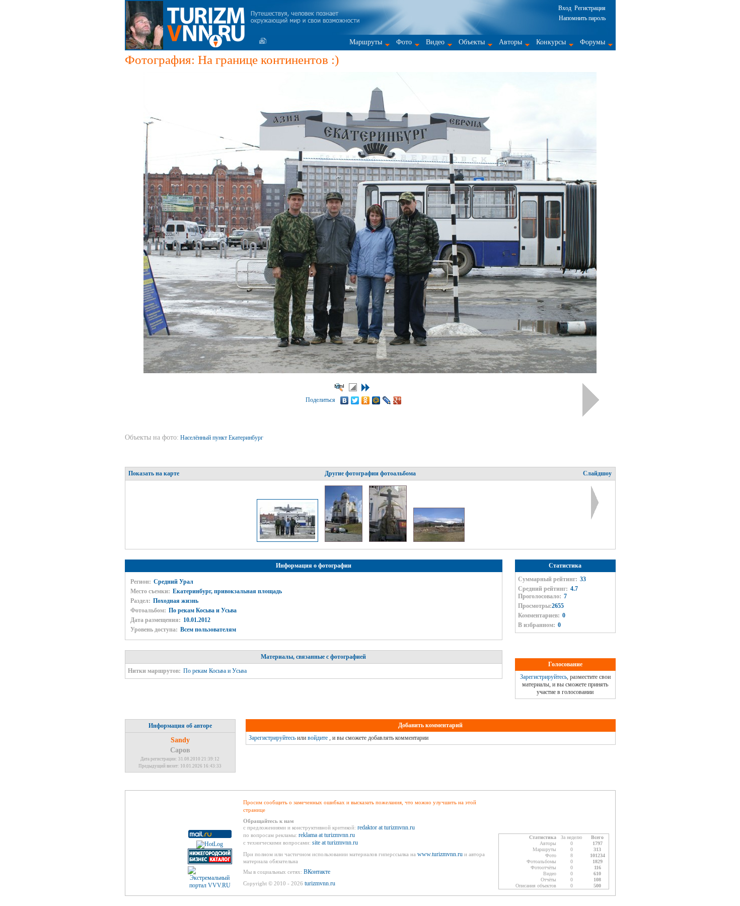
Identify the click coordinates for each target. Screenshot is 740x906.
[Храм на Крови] (344, 539)
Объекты (472, 42)
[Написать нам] (262, 41)
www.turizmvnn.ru (440, 854)
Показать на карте (153, 473)
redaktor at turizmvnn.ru (386, 827)
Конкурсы (551, 42)
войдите (318, 737)
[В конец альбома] (365, 387)
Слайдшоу (597, 473)
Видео (435, 42)
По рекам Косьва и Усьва (203, 610)
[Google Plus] (397, 400)
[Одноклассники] (365, 400)
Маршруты (365, 42)
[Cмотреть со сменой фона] (353, 387)
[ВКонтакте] (344, 400)
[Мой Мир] (376, 400)
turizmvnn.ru (320, 883)
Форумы (592, 42)
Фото (404, 42)
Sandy (180, 740)
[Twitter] (355, 400)
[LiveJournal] (387, 400)
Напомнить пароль (582, 18)
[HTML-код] (339, 387)
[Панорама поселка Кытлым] (439, 539)
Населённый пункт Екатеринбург (222, 437)
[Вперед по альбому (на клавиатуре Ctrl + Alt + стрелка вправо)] (590, 399)
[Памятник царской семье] (388, 539)
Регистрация (590, 8)
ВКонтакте (317, 871)
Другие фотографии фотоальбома (370, 473)
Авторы (510, 42)
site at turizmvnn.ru (335, 842)
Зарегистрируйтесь (543, 676)
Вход (564, 8)
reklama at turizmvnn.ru (327, 835)
